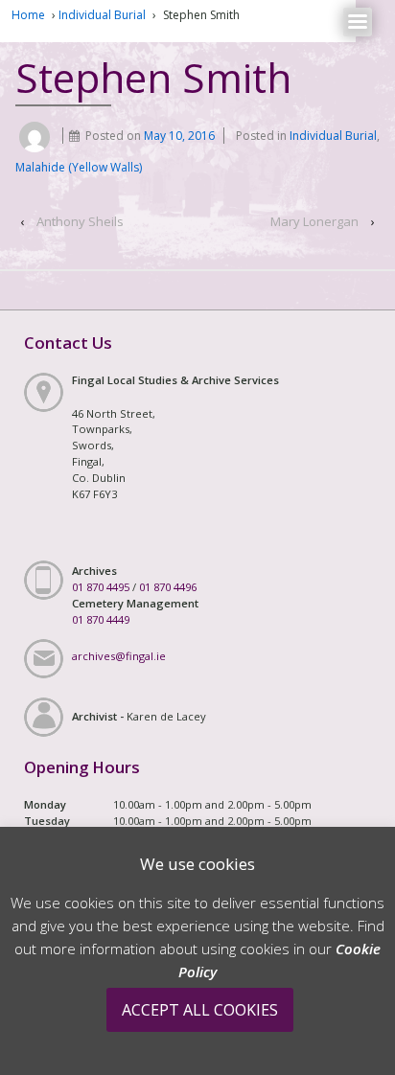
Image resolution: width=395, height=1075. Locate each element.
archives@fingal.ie (119, 656)
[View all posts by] (34, 135)
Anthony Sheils (80, 221)
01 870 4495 (100, 587)
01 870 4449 (100, 619)
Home (28, 15)
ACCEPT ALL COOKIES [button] (200, 1009)
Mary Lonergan (314, 221)
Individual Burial (102, 15)
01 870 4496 (168, 587)
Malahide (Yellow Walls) (78, 167)
